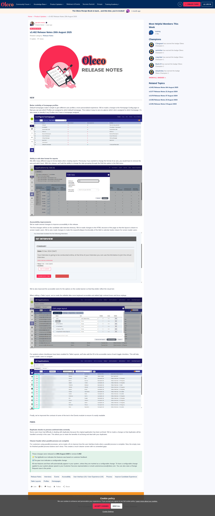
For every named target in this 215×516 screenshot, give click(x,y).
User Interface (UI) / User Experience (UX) (88, 477)
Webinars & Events (73, 4)
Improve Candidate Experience (126, 477)
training (157, 31)
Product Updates (40, 16)
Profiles (46, 481)
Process (109, 477)
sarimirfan (158, 50)
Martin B (158, 64)
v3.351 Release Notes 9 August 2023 (163, 104)
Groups (99, 4)
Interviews (47, 477)
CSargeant (159, 43)
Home (30, 16)
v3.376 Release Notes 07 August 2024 (163, 96)
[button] (192, 4)
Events (56, 477)
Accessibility (66, 477)
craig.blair (158, 57)
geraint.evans (40, 22)
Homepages (56, 481)
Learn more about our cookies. (147, 501)
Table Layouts (36, 481)
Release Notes (36, 477)
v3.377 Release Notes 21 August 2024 (163, 91)
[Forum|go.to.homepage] (7, 4)
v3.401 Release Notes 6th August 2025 (163, 87)
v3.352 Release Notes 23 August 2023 (163, 100)
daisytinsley (159, 71)
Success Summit (88, 4)
